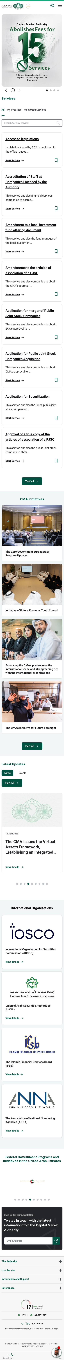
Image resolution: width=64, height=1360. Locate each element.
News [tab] (7, 772)
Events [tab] (22, 772)
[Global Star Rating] (28, 6)
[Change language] (52, 5)
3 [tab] (54, 90)
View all (29, 481)
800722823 (37, 1323)
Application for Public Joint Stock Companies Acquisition (30, 356)
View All (29, 746)
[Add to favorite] (56, 160)
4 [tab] (58, 90)
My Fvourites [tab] (14, 109)
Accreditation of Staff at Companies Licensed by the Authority (26, 182)
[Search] (56, 1241)
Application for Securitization (27, 396)
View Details (13, 867)
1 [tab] (47, 90)
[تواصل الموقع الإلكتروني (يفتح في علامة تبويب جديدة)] (32, 1304)
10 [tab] (49, 1200)
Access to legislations (22, 139)
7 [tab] (39, 884)
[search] (59, 123)
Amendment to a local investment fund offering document (30, 227)
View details (12, 961)
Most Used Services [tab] (35, 109)
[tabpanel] (32, 50)
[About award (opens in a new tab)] (32, 1181)
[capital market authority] (12, 6)
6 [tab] (36, 884)
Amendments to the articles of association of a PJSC (28, 270)
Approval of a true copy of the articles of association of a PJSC (29, 436)
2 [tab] (51, 90)
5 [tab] (32, 884)
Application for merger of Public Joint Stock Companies (29, 313)
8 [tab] (43, 884)
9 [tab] (47, 884)
